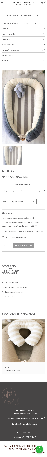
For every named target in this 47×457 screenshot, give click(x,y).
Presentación (11, 271)
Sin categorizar (7, 55)
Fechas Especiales (8, 34)
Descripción (9, 266)
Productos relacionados (18, 314)
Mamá (8, 367)
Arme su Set (6, 28)
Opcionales (9, 273)
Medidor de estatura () (18, 237)
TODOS (5, 61)
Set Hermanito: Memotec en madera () (24, 232)
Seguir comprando (24, 184)
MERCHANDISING (9, 44)
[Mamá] (23, 341)
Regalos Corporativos (10, 50)
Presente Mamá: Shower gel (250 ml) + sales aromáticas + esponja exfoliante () (20, 224)
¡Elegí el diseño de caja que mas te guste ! (21, 23)
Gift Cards (6, 39)
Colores (5, 201)
